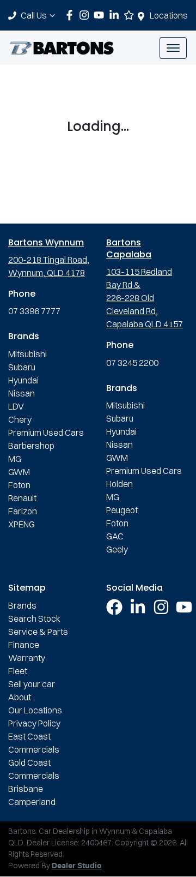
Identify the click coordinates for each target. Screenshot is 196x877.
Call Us (34, 15)
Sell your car (31, 683)
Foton (19, 484)
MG (14, 458)
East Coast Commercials (33, 743)
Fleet (17, 670)
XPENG (21, 524)
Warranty (26, 657)
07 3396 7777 (34, 310)
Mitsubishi (27, 354)
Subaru (21, 367)
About (19, 697)
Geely (117, 549)
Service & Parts (38, 631)
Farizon (22, 511)
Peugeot (122, 509)
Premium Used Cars (46, 432)
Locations (169, 15)
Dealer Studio (77, 866)
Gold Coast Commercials (33, 769)
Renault (22, 497)
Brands (22, 605)
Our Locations (35, 710)
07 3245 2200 (132, 362)
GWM (19, 471)
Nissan (21, 393)
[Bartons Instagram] (86, 15)
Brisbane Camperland (32, 795)
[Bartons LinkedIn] (116, 15)
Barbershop (31, 445)
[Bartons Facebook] (71, 15)
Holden (119, 483)
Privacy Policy (34, 723)
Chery (20, 419)
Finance (23, 644)
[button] (173, 48)
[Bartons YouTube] (101, 15)
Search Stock (34, 618)
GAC (115, 536)
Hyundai (23, 380)
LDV (16, 406)
